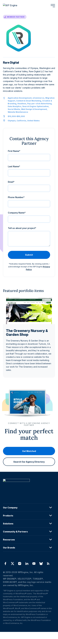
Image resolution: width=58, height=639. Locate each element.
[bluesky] (41, 563)
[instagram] (19, 563)
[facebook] (5, 563)
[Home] (27, 486)
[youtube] (34, 563)
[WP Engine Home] (14, 5)
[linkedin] (26, 563)
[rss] (48, 563)
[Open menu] (52, 5)
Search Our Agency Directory (29, 461)
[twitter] (12, 563)
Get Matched (29, 451)
